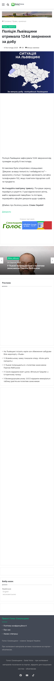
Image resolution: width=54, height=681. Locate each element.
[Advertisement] (27, 124)
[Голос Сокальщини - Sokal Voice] (17, 4)
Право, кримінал (19, 21)
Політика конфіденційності (15, 626)
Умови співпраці (11, 634)
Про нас (7, 630)
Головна (7, 21)
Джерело (6, 212)
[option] (27, 260)
